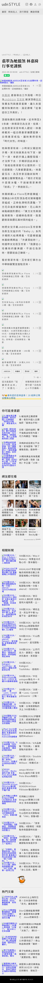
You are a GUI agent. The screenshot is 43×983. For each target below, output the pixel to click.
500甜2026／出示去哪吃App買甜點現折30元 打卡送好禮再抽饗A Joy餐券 (29, 627)
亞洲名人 (26, 54)
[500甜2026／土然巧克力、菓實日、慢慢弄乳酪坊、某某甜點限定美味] (10, 653)
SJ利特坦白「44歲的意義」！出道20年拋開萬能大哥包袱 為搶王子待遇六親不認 (21, 512)
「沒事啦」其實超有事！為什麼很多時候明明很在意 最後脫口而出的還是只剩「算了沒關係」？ (29, 856)
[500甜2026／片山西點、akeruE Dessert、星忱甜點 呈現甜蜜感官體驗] (10, 639)
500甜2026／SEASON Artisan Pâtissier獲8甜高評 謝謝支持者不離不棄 (29, 787)
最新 (4, 11)
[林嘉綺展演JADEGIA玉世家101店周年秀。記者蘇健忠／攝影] (21, 81)
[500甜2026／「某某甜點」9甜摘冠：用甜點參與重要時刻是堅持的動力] (10, 827)
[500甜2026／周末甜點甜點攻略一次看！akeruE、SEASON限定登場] (10, 586)
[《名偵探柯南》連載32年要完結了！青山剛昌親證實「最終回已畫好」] (10, 941)
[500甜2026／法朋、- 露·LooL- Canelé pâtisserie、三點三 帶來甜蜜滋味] (10, 693)
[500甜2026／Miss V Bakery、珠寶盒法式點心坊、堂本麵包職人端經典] (10, 559)
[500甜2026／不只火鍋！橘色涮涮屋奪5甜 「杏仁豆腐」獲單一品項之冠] (10, 867)
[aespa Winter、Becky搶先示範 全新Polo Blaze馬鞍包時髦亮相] (10, 773)
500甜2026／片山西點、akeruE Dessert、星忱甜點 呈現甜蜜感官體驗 (29, 640)
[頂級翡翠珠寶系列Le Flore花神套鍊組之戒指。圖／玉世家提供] (21, 284)
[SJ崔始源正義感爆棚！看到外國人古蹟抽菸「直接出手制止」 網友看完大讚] (10, 420)
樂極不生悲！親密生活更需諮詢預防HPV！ (7, 532)
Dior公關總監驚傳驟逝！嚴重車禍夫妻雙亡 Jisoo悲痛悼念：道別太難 (30, 915)
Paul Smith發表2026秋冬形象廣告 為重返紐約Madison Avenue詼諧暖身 (21, 532)
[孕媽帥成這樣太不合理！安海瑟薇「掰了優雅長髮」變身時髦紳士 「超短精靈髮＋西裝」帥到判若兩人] (10, 446)
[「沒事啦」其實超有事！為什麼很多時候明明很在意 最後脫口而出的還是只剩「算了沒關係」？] (10, 853)
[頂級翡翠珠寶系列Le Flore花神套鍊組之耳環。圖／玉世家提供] (21, 270)
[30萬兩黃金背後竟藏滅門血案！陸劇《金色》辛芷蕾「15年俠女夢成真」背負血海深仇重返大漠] (10, 460)
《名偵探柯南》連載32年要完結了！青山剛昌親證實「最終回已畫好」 (29, 942)
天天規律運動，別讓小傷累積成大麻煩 (34, 512)
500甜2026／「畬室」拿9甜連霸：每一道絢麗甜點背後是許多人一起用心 (30, 841)
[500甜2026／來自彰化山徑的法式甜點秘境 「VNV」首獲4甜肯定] (10, 813)
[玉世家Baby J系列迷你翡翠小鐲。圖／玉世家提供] (21, 299)
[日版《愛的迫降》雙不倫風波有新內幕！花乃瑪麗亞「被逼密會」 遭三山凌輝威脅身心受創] (10, 433)
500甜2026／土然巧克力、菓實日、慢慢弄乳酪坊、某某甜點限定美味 (29, 654)
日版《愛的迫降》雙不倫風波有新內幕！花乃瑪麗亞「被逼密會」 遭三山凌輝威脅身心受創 (29, 436)
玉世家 (27, 371)
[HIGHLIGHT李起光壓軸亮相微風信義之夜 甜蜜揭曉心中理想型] (10, 573)
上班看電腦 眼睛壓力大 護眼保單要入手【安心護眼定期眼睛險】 (7, 512)
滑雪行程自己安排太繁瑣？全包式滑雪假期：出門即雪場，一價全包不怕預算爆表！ (34, 493)
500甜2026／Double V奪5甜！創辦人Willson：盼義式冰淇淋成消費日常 (30, 761)
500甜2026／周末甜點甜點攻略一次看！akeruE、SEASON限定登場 (29, 587)
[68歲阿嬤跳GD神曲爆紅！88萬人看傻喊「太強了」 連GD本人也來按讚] (10, 927)
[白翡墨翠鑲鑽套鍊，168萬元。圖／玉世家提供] (21, 347)
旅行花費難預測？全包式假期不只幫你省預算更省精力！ (7, 493)
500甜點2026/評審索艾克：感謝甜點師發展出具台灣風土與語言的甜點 (30, 721)
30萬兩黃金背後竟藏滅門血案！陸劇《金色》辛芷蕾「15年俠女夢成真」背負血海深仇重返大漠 (29, 463)
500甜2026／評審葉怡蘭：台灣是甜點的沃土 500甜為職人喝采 (29, 707)
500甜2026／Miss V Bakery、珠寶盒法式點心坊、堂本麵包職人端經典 (29, 560)
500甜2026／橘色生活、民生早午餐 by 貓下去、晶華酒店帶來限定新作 (29, 614)
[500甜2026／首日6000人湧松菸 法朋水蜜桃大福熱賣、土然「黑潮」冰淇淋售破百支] (10, 599)
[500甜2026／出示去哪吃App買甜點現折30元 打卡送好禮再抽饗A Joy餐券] (10, 626)
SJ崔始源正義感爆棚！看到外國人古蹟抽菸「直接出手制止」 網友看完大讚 (29, 421)
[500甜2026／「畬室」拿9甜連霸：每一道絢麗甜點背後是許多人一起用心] (10, 840)
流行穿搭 (23, 11)
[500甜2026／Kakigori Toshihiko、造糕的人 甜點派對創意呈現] (10, 666)
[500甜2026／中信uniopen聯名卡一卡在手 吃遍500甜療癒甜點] (10, 679)
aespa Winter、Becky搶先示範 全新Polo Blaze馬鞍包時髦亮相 (34, 532)
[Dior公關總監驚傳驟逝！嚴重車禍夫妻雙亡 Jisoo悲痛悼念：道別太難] (10, 914)
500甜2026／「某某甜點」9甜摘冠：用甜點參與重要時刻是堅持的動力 (30, 828)
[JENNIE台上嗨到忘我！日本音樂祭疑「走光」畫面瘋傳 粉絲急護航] (10, 901)
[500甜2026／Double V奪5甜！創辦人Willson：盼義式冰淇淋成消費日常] (10, 760)
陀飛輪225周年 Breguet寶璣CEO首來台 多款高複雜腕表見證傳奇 (29, 801)
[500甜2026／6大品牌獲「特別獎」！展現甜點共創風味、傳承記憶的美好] (10, 746)
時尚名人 (12, 11)
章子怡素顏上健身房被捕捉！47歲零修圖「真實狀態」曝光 (29, 954)
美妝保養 (34, 11)
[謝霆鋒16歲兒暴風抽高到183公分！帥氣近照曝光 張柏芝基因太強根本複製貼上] (10, 967)
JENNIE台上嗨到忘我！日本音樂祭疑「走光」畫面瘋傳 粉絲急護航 (29, 902)
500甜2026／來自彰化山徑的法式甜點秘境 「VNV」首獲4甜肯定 (29, 814)
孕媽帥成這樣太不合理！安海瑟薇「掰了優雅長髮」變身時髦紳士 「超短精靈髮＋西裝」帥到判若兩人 (29, 449)
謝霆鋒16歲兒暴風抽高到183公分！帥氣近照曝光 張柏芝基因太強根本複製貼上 (29, 968)
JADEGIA (7, 371)
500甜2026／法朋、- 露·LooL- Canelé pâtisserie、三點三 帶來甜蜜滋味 (30, 694)
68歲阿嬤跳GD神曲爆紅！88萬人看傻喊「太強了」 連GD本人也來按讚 (30, 928)
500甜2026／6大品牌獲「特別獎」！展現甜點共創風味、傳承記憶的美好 (30, 747)
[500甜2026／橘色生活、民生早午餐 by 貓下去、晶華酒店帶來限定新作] (10, 613)
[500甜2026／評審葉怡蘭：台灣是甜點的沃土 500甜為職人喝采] (10, 706)
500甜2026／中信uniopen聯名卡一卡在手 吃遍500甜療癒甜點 (29, 680)
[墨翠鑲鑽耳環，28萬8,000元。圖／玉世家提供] (21, 359)
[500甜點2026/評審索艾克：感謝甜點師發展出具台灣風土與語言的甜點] (10, 720)
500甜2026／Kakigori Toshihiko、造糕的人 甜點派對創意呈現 (29, 667)
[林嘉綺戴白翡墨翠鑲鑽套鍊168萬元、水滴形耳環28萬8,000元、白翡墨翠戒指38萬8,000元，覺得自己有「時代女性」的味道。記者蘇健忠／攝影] (21, 324)
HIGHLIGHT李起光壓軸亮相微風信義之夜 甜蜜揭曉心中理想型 (30, 572)
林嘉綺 (17, 371)
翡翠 (36, 371)
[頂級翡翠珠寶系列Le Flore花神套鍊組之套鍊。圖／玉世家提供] (21, 310)
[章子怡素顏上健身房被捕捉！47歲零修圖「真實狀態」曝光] (10, 954)
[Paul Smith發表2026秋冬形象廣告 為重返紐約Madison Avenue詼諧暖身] (10, 733)
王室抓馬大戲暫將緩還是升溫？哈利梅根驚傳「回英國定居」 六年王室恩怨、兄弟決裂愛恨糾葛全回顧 (21, 493)
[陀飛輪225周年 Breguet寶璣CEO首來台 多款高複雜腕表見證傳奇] (10, 800)
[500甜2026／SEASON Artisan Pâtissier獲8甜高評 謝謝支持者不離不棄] (10, 786)
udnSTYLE (6, 54)
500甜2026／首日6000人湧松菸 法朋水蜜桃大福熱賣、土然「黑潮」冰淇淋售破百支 (30, 602)
